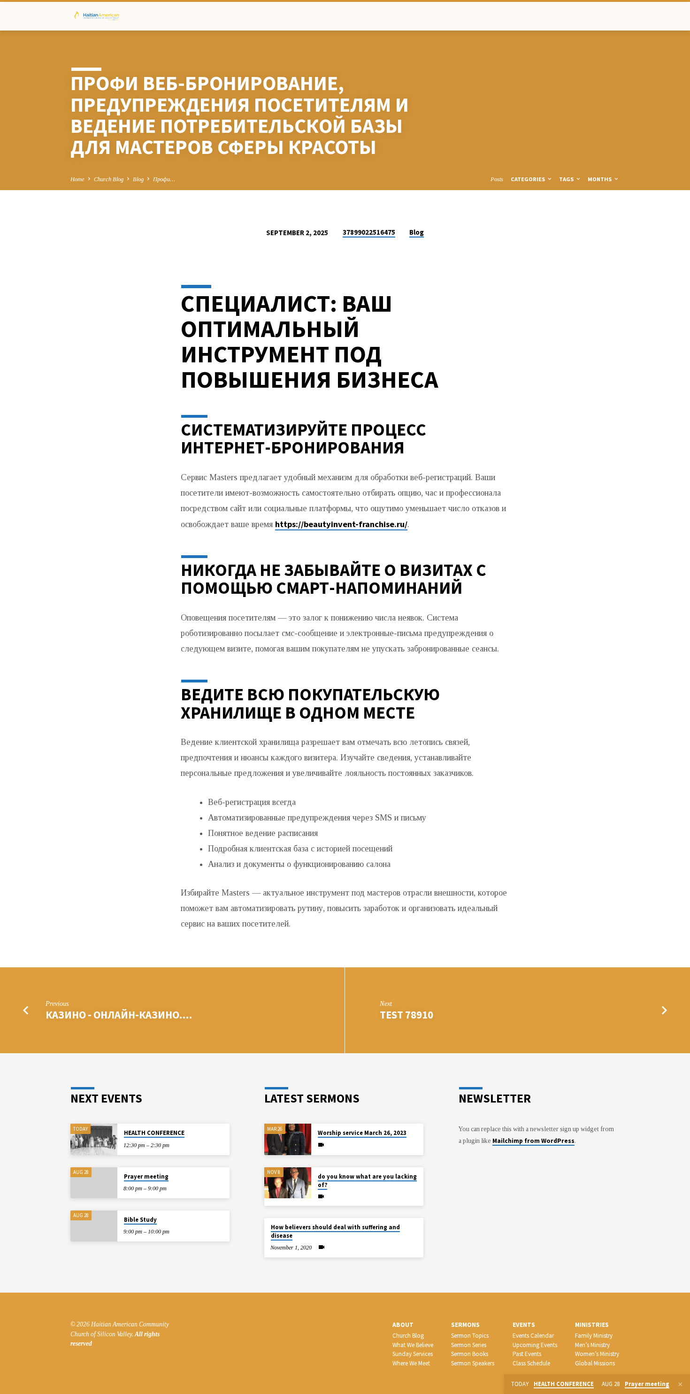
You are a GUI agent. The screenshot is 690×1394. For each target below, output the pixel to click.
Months (600, 179)
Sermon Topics (470, 1336)
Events (524, 1325)
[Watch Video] (321, 1145)
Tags (567, 179)
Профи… (164, 179)
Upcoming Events (535, 1345)
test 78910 (406, 1014)
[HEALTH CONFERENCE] (93, 1139)
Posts (497, 179)
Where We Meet (411, 1363)
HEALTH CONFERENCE (154, 1133)
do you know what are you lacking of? (367, 1180)
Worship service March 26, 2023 (362, 1133)
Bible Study (140, 1220)
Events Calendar (533, 1336)
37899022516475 (369, 232)
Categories (528, 179)
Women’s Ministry (597, 1354)
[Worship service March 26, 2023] (287, 1139)
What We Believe (412, 1345)
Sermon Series (468, 1345)
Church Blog (108, 179)
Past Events (527, 1354)
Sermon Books (469, 1354)
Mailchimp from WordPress (533, 1141)
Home (77, 179)
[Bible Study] (93, 1226)
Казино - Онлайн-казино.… (119, 1014)
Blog (138, 179)
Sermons (465, 1325)
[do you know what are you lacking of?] (287, 1183)
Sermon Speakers (472, 1363)
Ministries (592, 1325)
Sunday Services (412, 1354)
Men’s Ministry (592, 1345)
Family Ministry (594, 1336)
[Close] (680, 1384)
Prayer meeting (146, 1176)
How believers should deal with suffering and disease (335, 1231)
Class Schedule (531, 1363)
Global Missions (595, 1363)
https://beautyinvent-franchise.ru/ (341, 524)
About (403, 1325)
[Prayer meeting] (93, 1183)
